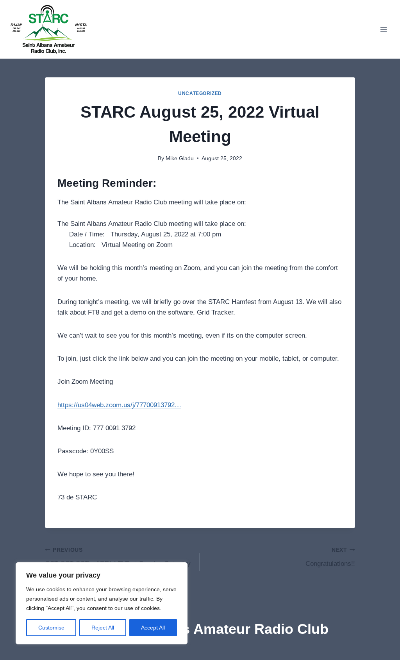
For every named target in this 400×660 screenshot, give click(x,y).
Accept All (153, 627)
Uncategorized (200, 93)
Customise (51, 627)
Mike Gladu (180, 158)
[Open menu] (383, 29)
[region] (102, 603)
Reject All (102, 627)
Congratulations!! (330, 557)
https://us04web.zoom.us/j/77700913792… (119, 405)
